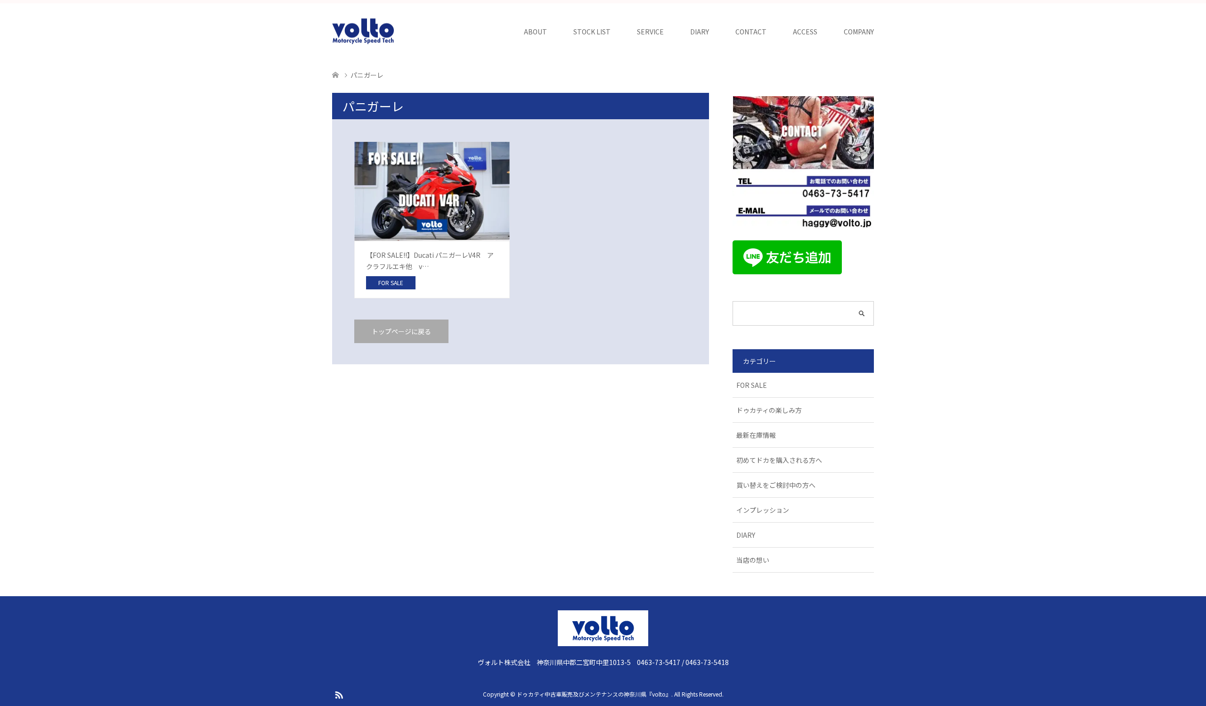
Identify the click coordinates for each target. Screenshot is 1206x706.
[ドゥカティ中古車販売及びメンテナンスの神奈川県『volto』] (363, 31)
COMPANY (859, 31)
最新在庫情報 (756, 435)
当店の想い (752, 560)
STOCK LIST (592, 31)
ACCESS (805, 31)
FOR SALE (751, 385)
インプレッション (762, 510)
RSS (338, 694)
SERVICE (650, 31)
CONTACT (750, 31)
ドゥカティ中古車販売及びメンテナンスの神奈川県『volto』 (594, 694)
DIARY (699, 31)
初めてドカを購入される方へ (779, 460)
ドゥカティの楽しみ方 (769, 410)
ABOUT (535, 31)
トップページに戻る (401, 331)
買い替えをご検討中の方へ (775, 485)
